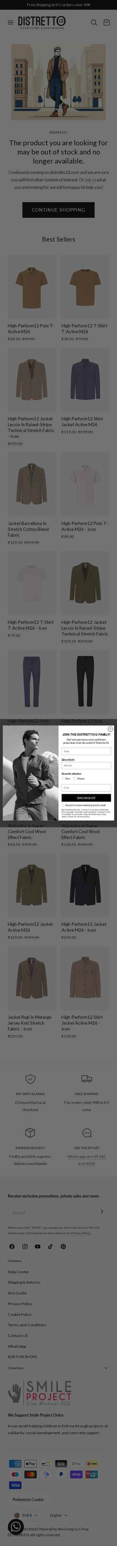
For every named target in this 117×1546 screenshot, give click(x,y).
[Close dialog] (110, 729)
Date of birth (68, 760)
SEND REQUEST (86, 798)
